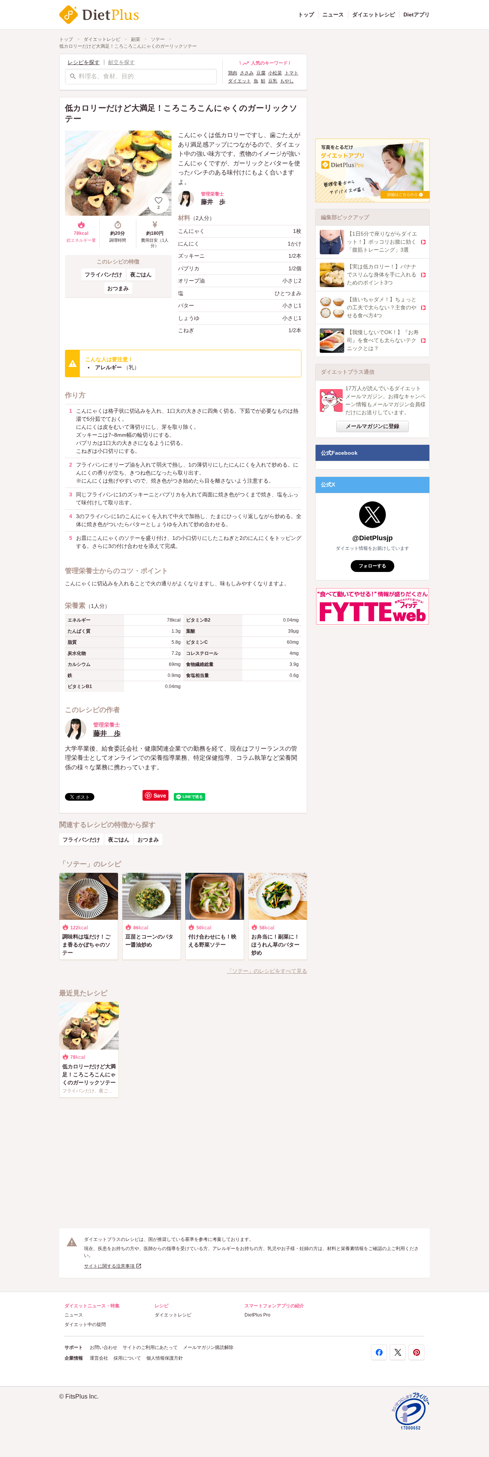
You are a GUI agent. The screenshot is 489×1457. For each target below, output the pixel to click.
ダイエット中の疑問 (85, 1324)
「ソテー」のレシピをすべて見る (267, 971)
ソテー (158, 39)
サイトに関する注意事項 (110, 1266)
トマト (291, 73)
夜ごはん (141, 274)
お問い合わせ (103, 1347)
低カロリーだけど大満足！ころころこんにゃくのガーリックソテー (128, 46)
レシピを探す (84, 62)
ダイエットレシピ (373, 14)
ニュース (333, 14)
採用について (127, 1358)
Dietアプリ (416, 14)
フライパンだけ (103, 274)
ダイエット (239, 81)
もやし (287, 81)
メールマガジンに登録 (372, 426)
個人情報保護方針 (164, 1358)
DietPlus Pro (257, 1315)
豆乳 (272, 81)
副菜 (135, 39)
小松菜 (275, 73)
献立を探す (121, 62)
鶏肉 (232, 73)
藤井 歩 (107, 733)
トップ (306, 14)
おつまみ (118, 288)
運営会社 (99, 1358)
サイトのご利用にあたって (150, 1347)
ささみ (247, 73)
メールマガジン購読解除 (208, 1347)
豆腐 (261, 73)
